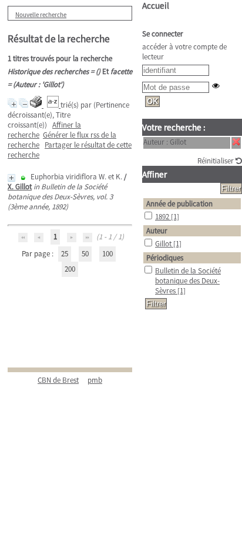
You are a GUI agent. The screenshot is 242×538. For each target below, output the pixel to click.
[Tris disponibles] (53, 105)
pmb (95, 380)
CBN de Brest (58, 380)
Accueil (155, 5)
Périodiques (164, 258)
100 (107, 254)
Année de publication (179, 204)
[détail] (11, 178)
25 (64, 254)
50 (85, 254)
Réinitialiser (216, 161)
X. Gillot (20, 187)
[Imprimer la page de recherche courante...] (36, 105)
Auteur (156, 231)
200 (70, 269)
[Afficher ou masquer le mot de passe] (216, 85)
